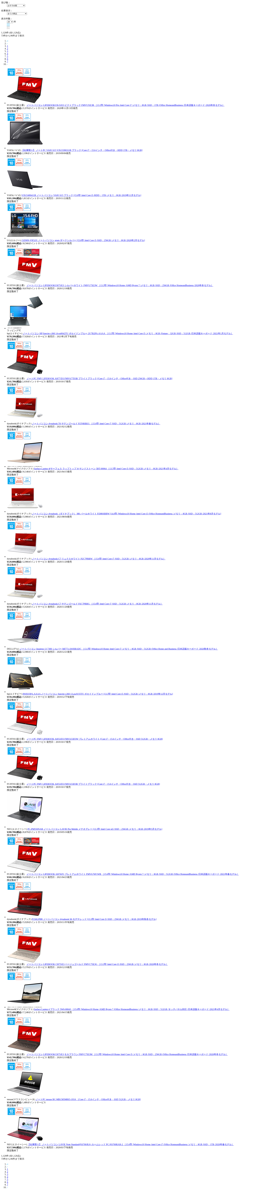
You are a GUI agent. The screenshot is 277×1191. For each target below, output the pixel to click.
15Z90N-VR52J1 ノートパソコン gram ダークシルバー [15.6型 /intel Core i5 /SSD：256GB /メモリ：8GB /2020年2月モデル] (83, 240)
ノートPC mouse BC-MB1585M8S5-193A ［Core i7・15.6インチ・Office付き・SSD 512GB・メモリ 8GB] (88, 1099)
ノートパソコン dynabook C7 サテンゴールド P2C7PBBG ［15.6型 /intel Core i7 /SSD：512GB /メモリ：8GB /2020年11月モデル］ (97, 604)
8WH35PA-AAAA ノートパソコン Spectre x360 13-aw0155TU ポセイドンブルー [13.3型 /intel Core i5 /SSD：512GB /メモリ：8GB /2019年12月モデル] (98, 694)
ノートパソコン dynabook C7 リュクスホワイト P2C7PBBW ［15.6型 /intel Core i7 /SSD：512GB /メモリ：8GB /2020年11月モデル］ (98, 558)
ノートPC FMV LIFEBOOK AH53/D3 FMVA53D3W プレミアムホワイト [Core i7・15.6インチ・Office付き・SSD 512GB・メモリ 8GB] (95, 739)
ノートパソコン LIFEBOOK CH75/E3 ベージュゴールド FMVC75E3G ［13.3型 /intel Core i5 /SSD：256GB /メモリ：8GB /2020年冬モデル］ (97, 964)
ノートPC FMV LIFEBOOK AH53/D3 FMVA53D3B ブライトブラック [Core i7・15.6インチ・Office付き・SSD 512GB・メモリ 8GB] (93, 784)
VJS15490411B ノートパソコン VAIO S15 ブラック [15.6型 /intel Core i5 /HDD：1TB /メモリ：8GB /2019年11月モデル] (81, 195)
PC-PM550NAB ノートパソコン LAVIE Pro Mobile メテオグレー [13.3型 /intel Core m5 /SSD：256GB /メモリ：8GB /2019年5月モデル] (95, 829)
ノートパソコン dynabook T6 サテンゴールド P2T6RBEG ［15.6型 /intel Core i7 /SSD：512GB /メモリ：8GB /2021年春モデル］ (96, 423)
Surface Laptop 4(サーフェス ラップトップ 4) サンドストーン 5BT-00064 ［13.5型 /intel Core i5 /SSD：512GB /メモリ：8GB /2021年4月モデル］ (106, 468)
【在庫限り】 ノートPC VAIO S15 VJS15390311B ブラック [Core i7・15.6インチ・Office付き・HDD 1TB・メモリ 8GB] (81, 150)
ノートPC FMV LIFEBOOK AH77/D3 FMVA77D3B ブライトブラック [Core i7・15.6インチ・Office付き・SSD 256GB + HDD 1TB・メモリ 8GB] (99, 378)
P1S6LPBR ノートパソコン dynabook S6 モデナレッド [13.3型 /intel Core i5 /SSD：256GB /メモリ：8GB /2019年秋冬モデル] (94, 919)
